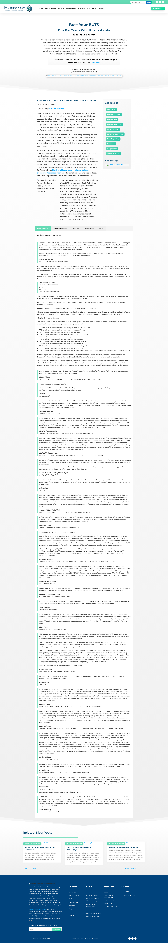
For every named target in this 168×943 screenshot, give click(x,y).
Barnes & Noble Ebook (115, 134)
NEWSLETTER (157, 8)
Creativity (107, 892)
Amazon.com (112, 119)
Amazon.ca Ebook (113, 114)
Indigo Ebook (112, 149)
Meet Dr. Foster (50, 8)
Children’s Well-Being (111, 906)
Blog (88, 8)
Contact (101, 8)
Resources (81, 8)
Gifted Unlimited (56, 109)
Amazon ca (111, 110)
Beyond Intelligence (93, 916)
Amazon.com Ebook (114, 124)
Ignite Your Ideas (92, 895)
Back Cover (89, 228)
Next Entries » (140, 868)
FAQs (94, 8)
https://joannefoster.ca (37, 909)
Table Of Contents (60, 228)
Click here (95, 63)
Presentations (71, 8)
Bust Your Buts (91, 910)
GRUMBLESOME (91, 892)
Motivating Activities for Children (123, 847)
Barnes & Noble (112, 129)
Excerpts (76, 228)
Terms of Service (85, 938)
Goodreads (111, 144)
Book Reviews (42, 228)
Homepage (72, 892)
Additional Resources (111, 910)
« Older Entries (41, 868)
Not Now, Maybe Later (93, 913)
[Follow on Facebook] (157, 2)
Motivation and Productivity (32, 843)
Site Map (95, 938)
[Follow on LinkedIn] (163, 2)
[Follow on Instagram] (160, 2)
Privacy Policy (74, 938)
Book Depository (113, 139)
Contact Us (127, 891)
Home (41, 8)
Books (60, 8)
